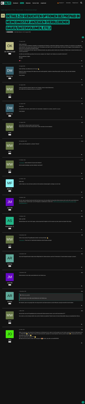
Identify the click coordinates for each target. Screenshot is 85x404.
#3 (82, 84)
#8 (82, 178)
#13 (82, 272)
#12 (82, 253)
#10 (82, 216)
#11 (82, 235)
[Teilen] (83, 37)
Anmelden (68, 2)
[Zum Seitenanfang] (83, 402)
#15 (82, 310)
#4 (82, 103)
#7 (82, 160)
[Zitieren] (82, 61)
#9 (82, 197)
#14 (82, 291)
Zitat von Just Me (26, 295)
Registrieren (75, 2)
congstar (22, 162)
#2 (82, 66)
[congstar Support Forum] (6, 3)
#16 (82, 329)
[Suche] (81, 2)
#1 (82, 41)
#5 (82, 122)
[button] (60, 2)
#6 (82, 141)
